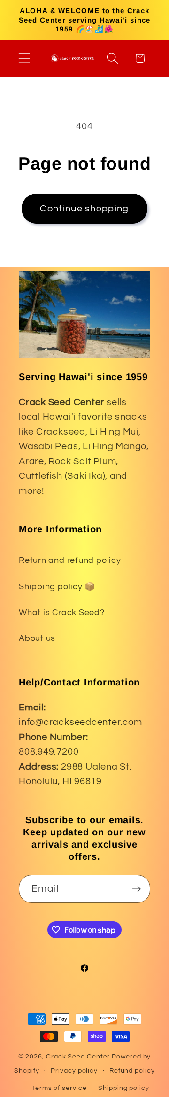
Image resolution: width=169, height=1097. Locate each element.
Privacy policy (74, 1070)
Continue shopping (84, 208)
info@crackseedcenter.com (80, 722)
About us (37, 638)
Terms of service (59, 1087)
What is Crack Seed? (62, 612)
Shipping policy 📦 (57, 586)
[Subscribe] (136, 889)
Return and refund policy (70, 560)
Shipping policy (123, 1087)
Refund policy (132, 1070)
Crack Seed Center (78, 1056)
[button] (24, 58)
